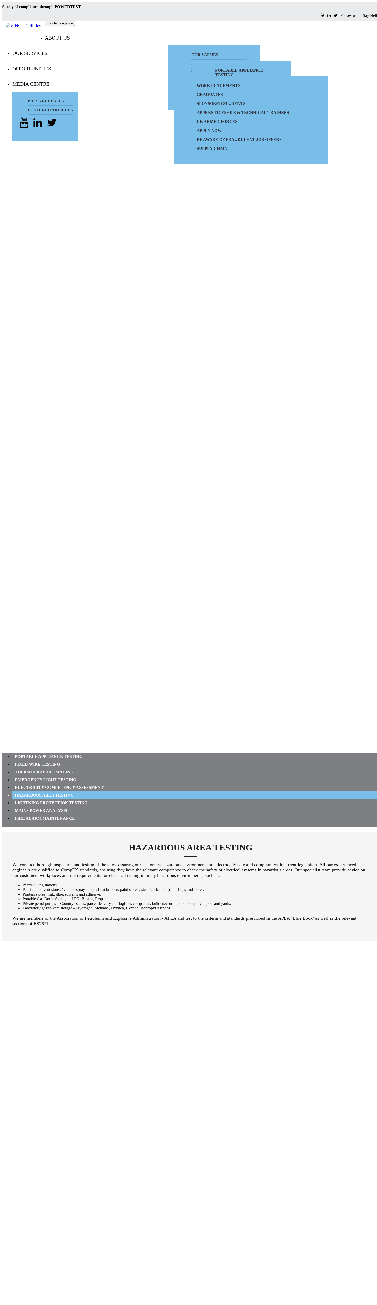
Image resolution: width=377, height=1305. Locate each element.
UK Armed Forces (217, 121)
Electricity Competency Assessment (59, 787)
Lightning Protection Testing (51, 803)
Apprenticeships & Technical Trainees (243, 112)
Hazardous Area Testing (44, 795)
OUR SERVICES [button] (29, 53)
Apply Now (209, 130)
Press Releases (46, 101)
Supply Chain (212, 148)
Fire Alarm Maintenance (45, 818)
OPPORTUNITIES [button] (31, 68)
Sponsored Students (221, 103)
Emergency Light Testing (45, 780)
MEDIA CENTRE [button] (30, 84)
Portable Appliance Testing (48, 756)
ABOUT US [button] (57, 38)
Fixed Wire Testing (37, 764)
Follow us (348, 15)
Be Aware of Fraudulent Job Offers (239, 139)
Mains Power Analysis (41, 810)
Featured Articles (50, 110)
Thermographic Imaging (44, 772)
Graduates (210, 94)
